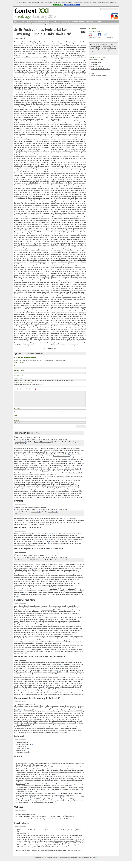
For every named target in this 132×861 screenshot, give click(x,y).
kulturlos (33, 495)
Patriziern (36, 541)
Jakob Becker (35, 512)
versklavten (25, 452)
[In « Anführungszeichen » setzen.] (32, 388)
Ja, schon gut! (58, 4)
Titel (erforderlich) (19, 378)
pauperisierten (65, 461)
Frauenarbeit (18, 592)
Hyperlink (17, 420)
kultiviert (64, 493)
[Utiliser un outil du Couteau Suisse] (35, 388)
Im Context (23, 21)
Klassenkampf (20, 746)
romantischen (52, 512)
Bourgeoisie (42, 478)
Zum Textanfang (51, 348)
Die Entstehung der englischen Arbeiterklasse (45, 797)
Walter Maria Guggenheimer (31, 778)
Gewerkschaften (37, 594)
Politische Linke (96, 62)
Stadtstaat (40, 452)
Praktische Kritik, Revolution (100, 68)
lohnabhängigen (76, 450)
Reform (72, 708)
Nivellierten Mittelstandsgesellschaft (53, 730)
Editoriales (49, 21)
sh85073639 (77, 850)
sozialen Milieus (26, 715)
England (65, 454)
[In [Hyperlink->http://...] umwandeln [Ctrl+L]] (26, 388)
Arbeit (54, 672)
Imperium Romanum (45, 533)
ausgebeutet (53, 589)
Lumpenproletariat (22, 748)
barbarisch (21, 495)
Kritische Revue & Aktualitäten (76, 21)
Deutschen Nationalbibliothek (57, 818)
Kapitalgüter (56, 664)
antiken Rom (35, 450)
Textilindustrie (58, 568)
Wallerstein (24, 662)
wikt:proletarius (23, 833)
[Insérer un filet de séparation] (38, 388)
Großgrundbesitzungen (40, 535)
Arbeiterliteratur (21, 742)
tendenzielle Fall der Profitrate (63, 647)
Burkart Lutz (57, 778)
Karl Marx (45, 471)
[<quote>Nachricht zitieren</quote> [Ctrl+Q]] (29, 388)
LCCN (69, 850)
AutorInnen (89, 21)
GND (33, 850)
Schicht (16, 713)
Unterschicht (50, 717)
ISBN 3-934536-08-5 (63, 785)
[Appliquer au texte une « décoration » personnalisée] (23, 388)
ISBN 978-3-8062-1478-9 (45, 846)
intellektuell (65, 495)
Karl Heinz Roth (31, 651)
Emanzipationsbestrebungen (54, 708)
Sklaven (61, 533)
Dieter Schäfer (22, 839)
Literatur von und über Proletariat (27, 818)
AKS (64, 850)
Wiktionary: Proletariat (22, 816)
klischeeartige (65, 486)
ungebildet (73, 493)
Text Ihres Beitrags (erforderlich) (23, 382)
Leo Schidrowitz (21, 793)
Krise (92, 73)
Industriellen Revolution (71, 469)
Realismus (63, 560)
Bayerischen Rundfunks (41, 780)
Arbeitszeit (71, 589)
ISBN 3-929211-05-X (47, 774)
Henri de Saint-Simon (59, 459)
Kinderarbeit (32, 592)
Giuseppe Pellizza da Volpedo (42, 442)
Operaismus (19, 750)
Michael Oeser (92, 857)
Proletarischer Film (22, 752)
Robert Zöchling (52, 857)
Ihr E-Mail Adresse (19, 370)
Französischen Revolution (61, 456)
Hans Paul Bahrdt (71, 776)
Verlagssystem (26, 570)
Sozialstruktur (29, 704)
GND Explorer (49, 850)
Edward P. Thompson (22, 797)
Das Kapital (45, 579)
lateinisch (31, 448)
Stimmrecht (44, 543)
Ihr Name (16, 366)
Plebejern (58, 541)
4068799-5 (40, 850)
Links (55, 21)
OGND (60, 850)
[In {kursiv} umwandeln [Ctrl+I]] (20, 388)
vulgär (53, 493)
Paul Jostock (46, 778)
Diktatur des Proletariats (23, 744)
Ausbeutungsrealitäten (32, 708)
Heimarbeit (76, 568)
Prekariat (53, 732)
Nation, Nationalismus (98, 75)
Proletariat (94, 64)
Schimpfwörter (68, 484)
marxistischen (24, 476)
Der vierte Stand (20, 442)
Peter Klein (19, 38)
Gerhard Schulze (69, 719)
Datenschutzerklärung (72, 4)
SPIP (43, 857)
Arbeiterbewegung (66, 594)
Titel (15, 415)
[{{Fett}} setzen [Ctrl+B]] (17, 388)
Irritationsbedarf (62, 21)
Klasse (16, 461)
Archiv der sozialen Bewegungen (36, 21)
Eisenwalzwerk (25, 560)
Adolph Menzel (46, 560)
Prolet (48, 484)
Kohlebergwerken (64, 590)
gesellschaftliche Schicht (51, 450)
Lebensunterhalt (39, 474)
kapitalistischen (54, 476)
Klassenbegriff (28, 709)
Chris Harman (20, 784)
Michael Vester (20, 800)
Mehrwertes (73, 666)
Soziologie (28, 480)
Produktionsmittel (48, 609)
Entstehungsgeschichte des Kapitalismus (63, 577)
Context (31, 11)
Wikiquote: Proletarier (22, 814)
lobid (55, 850)
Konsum (40, 687)
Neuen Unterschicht (23, 724)
